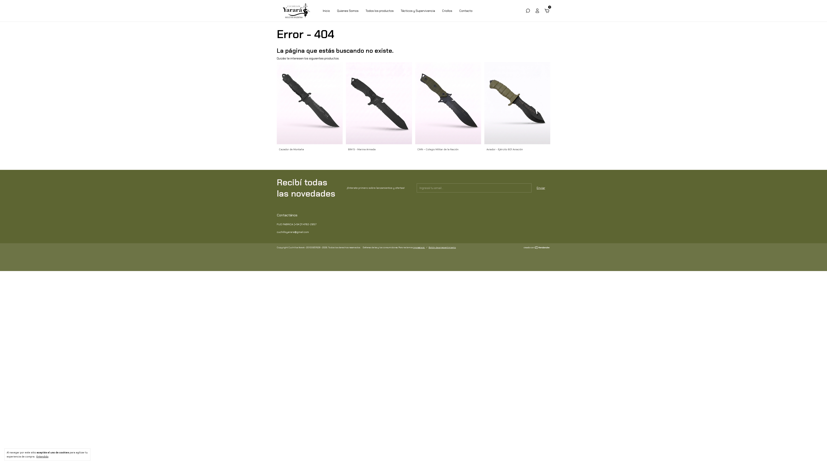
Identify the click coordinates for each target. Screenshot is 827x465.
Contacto (466, 11)
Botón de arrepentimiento (442, 247)
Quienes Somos (348, 11)
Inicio (326, 11)
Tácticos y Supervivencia (418, 11)
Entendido (42, 456)
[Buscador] (528, 11)
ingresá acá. (419, 247)
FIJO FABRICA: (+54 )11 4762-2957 (296, 224)
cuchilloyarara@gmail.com (293, 232)
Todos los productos (380, 11)
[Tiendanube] (536, 248)
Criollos (447, 11)
